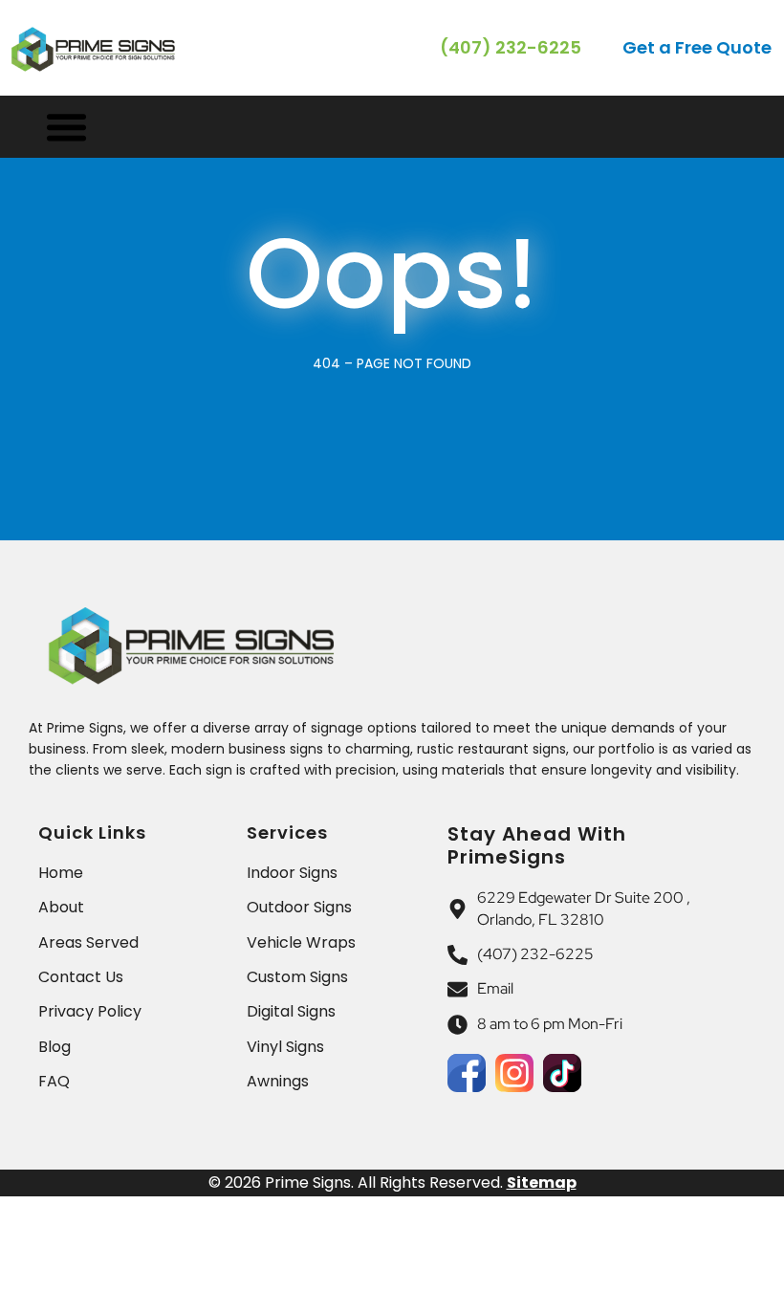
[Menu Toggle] (66, 126)
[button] (698, 48)
